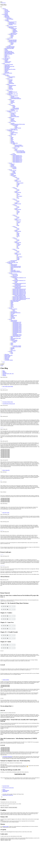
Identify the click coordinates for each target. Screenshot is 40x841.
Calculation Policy (14, 28)
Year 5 (18, 178)
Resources (14, 168)
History (18, 212)
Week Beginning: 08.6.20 (17, 326)
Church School (7, 17)
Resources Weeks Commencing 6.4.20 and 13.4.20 (21, 298)
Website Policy (4, 791)
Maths (8, 25)
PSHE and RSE (7, 67)
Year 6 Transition (7, 57)
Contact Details (7, 11)
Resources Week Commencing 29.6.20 (19, 283)
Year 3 (14, 309)
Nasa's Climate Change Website (7, 386)
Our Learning (13, 114)
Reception (10, 130)
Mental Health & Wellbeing (9, 52)
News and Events (5, 58)
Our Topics (13, 313)
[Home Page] (3, 2)
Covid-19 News (7, 62)
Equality (6, 49)
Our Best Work (13, 173)
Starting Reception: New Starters (10, 69)
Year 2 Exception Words (21, 152)
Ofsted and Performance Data (9, 53)
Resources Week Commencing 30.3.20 (19, 299)
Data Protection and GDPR (9, 48)
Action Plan (11, 24)
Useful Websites (11, 83)
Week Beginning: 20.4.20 (17, 332)
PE (17, 186)
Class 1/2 (10, 135)
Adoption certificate (5, 679)
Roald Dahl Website (5, 785)
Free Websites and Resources (15, 300)
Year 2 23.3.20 (15, 275)
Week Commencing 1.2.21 (17, 158)
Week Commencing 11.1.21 (17, 161)
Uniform (6, 71)
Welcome (6, 9)
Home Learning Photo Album (16, 267)
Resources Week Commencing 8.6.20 (19, 289)
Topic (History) (19, 196)
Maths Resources (18, 285)
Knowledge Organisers (12, 23)
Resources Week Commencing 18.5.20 (19, 292)
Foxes (12, 44)
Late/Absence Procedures (9, 64)
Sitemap (3, 789)
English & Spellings (14, 340)
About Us (4, 8)
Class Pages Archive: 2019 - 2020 (12, 262)
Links (12, 103)
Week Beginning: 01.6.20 (17, 327)
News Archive (13, 350)
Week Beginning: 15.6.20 (17, 325)
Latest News (13, 317)
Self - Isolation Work (14, 143)
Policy (10, 45)
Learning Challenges (14, 132)
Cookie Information (5, 790)
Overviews (15, 167)
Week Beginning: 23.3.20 (17, 335)
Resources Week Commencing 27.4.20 (19, 296)
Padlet (12, 337)
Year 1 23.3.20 (15, 274)
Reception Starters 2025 (8, 355)
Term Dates (6, 70)
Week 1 (14, 176)
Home (3, 370)
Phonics (12, 133)
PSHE (18, 184)
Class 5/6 (10, 169)
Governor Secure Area (8, 51)
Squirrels (8, 75)
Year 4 (14, 310)
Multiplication (15, 31)
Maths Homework (14, 315)
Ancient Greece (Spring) (17, 346)
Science (8, 38)
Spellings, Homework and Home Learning (18, 124)
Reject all (2, 807)
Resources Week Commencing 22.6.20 (19, 286)
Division (14, 32)
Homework (10, 82)
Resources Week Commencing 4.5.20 (19, 294)
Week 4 (14, 226)
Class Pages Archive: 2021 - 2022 (12, 110)
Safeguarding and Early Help (9, 66)
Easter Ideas (15, 333)
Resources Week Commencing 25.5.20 (19, 291)
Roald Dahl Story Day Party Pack (8, 787)
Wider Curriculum (16, 108)
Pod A (12, 352)
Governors (6, 50)
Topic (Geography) (20, 182)
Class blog (12, 96)
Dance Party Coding (5, 512)
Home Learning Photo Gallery (16, 338)
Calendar (6, 60)
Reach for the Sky (14, 128)
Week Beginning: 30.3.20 (17, 334)
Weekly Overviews (14, 264)
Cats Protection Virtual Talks (7, 756)
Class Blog (10, 80)
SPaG (16, 149)
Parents (3, 63)
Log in (3, 361)
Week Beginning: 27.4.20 (17, 331)
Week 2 (14, 187)
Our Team (6, 12)
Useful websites (13, 112)
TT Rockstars (7, 359)
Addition (14, 29)
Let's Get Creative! (12, 261)
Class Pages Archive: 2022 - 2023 (12, 93)
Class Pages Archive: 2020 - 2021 (12, 129)
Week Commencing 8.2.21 (17, 157)
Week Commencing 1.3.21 (17, 155)
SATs (12, 349)
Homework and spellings (15, 116)
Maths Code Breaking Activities (20, 295)
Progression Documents (13, 21)
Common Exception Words (19, 150)
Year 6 (18, 179)
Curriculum (10, 77)
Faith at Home (9, 18)
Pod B (12, 353)
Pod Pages (10, 351)
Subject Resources (14, 265)
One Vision (6, 10)
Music (18, 243)
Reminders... (13, 348)
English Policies (11, 22)
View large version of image (5, 449)
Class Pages (6, 74)
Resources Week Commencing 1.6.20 (19, 290)
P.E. (11, 136)
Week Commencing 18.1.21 (17, 160)
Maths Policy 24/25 (14, 33)
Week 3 (14, 215)
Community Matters (8, 61)
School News (7, 358)
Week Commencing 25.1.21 (17, 159)
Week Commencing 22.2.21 (17, 156)
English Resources (18, 284)
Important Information (12, 85)
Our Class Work (13, 170)
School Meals (7, 68)
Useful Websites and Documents (16, 271)
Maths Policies (11, 27)
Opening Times (7, 65)
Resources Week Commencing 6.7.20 (19, 280)
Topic (12, 140)
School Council (7, 357)
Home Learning (13, 115)
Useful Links (7, 72)
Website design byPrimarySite (7, 795)
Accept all (6, 807)
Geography (19, 221)
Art (17, 181)
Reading (16, 148)
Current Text (15, 341)
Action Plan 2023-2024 (12, 40)
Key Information (5, 14)
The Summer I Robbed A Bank (7, 401)
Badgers (12, 36)
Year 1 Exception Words (21, 151)
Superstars (12, 347)
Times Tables (17, 146)
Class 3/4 (10, 307)
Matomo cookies (5, 826)
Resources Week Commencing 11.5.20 (19, 293)
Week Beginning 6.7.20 (17, 323)
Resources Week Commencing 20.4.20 (19, 297)
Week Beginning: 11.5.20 (17, 329)
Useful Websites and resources (16, 266)
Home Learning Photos (14, 301)
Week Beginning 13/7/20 (17, 322)
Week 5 (14, 237)
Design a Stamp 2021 (6, 470)
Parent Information (14, 260)
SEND (6, 56)
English (8, 20)
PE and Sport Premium (8, 54)
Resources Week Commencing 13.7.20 (19, 277)
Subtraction (15, 30)
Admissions (6, 15)
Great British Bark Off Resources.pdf (8, 403)
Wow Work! (13, 318)
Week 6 (14, 249)
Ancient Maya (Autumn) (17, 345)
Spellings (10, 81)
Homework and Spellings (15, 97)
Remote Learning (7, 356)
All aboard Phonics (12, 76)
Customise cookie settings (13, 807)
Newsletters (6, 59)
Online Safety (7, 354)
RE (17, 185)
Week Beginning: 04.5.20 (17, 330)
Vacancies (6, 13)
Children (3, 371)
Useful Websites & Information (16, 98)
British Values (7, 16)
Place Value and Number (19, 145)
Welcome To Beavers (14, 95)
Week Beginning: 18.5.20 (17, 328)
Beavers (12, 35)
